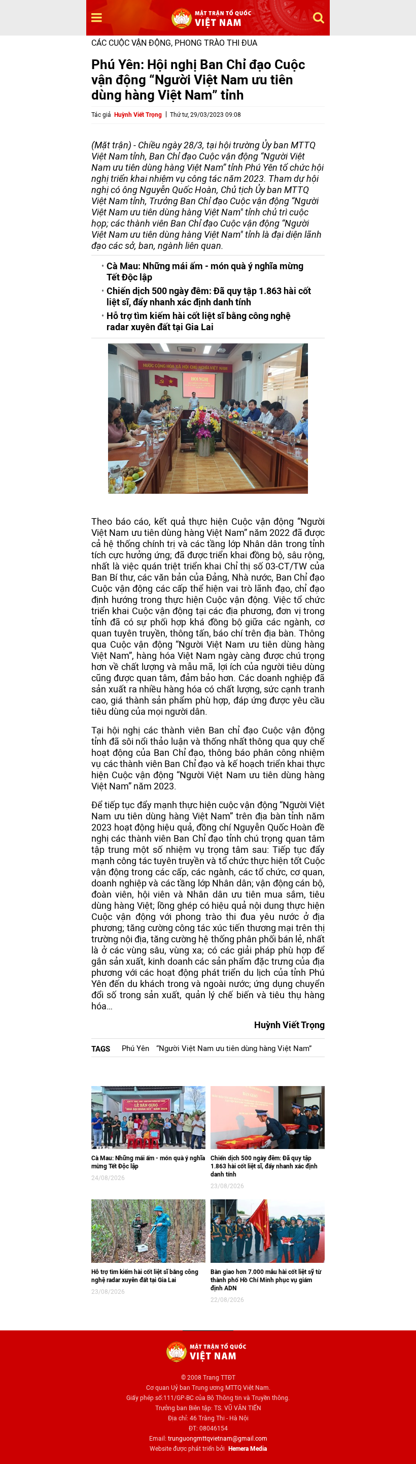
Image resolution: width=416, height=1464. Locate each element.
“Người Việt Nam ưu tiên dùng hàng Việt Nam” (233, 1048)
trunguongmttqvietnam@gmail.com (217, 1438)
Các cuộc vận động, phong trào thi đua (174, 43)
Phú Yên (135, 1048)
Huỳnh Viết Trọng (138, 114)
